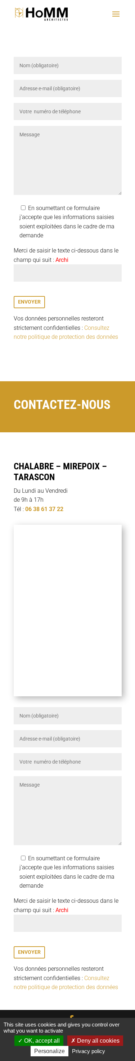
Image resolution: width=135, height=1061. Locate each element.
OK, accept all (41, 1041)
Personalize (49, 1051)
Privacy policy (88, 1051)
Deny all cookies (98, 1041)
